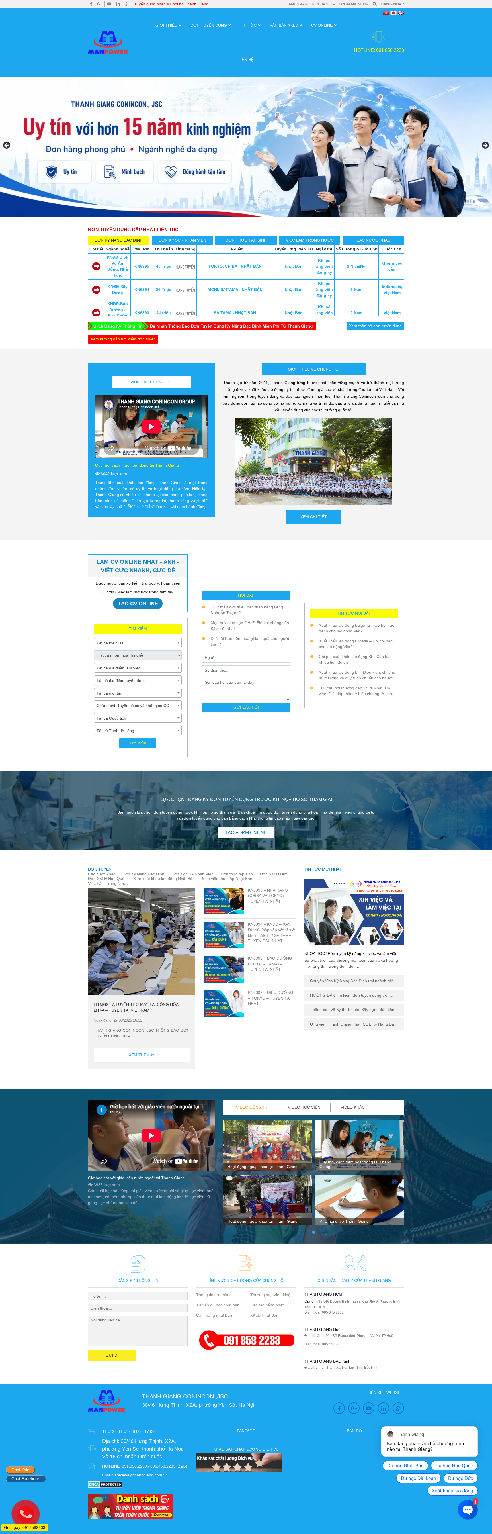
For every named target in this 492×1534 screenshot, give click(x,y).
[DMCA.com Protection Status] (105, 1484)
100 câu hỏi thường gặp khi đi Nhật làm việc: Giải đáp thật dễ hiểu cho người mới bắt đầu (356, 691)
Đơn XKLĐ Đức (274, 874)
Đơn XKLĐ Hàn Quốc (107, 878)
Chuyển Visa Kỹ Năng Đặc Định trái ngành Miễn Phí (353, 981)
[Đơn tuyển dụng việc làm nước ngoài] (246, 147)
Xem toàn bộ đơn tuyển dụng (375, 326)
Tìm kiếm (138, 743)
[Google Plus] (99, 4)
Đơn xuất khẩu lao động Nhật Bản (164, 878)
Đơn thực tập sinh (237, 874)
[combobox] (138, 642)
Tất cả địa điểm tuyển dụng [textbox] (121, 680)
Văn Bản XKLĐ (284, 25)
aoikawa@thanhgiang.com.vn (141, 1475)
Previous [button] (7, 145)
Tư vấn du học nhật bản (217, 1305)
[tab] (119, 240)
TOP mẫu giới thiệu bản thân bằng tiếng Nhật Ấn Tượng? (247, 610)
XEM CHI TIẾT (313, 516)
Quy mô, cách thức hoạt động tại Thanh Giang (137, 465)
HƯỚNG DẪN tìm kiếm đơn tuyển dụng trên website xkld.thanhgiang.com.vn (350, 995)
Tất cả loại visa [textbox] (110, 643)
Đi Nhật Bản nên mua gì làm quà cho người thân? (250, 641)
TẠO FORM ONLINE (246, 832)
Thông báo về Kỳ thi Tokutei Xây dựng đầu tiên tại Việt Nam (352, 1009)
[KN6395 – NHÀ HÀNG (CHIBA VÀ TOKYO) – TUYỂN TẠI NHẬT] (224, 901)
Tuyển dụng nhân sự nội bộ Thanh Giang (171, 4)
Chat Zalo (20, 1469)
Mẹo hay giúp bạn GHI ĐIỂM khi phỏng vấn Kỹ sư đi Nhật (250, 625)
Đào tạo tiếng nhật (267, 1305)
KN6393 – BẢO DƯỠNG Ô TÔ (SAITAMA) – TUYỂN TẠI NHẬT (270, 964)
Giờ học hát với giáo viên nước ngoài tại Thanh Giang (136, 1178)
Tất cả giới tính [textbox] (110, 693)
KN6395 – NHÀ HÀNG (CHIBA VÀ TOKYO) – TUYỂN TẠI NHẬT (268, 896)
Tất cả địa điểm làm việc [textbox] (118, 668)
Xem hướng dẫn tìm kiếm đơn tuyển (123, 339)
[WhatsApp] (126, 4)
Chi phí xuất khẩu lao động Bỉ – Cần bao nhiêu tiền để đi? (355, 659)
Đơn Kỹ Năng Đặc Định (143, 874)
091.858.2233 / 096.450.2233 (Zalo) (154, 1466)
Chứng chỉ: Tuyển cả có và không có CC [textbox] (133, 705)
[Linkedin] (118, 4)
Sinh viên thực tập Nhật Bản (227, 878)
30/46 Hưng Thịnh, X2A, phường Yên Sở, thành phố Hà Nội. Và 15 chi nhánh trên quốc (142, 1448)
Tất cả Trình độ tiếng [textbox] (115, 730)
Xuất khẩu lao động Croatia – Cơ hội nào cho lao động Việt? (356, 644)
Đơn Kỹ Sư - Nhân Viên (192, 874)
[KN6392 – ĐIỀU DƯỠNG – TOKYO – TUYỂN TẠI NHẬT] (224, 1003)
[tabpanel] (268, 1175)
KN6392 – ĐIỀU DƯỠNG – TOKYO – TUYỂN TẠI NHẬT (270, 998)
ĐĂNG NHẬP (392, 4)
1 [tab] (314, 1232)
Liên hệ (246, 59)
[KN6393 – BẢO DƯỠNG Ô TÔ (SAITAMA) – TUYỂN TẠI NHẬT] (224, 969)
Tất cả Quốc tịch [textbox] (111, 718)
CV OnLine (322, 25)
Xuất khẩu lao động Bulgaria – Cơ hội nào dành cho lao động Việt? (356, 628)
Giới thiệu (166, 25)
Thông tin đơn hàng (214, 1294)
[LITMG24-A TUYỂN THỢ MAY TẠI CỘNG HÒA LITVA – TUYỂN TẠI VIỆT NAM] (141, 941)
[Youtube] (109, 4)
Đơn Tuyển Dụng (208, 25)
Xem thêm (140, 1055)
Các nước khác (101, 874)
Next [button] (485, 145)
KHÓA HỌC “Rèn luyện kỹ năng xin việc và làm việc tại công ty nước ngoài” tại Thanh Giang (353, 956)
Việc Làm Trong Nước (108, 883)
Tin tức (248, 25)
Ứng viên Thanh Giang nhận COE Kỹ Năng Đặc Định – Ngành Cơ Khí (353, 1024)
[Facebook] (91, 4)
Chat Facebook (25, 1478)
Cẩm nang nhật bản (214, 1315)
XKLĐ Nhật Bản (264, 1315)
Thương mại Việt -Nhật (271, 1294)
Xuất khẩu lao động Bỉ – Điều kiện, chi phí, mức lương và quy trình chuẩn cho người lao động (357, 675)
